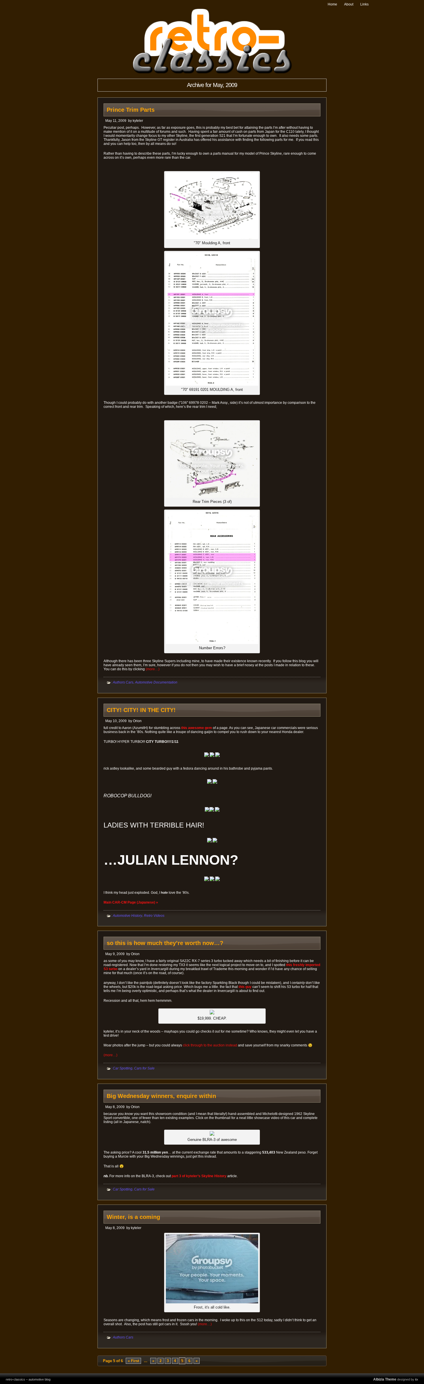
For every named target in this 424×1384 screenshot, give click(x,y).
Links (364, 4)
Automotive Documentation (156, 682)
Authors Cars (123, 682)
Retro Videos (154, 915)
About (348, 4)
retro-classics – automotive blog (28, 1379)
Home (332, 4)
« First (133, 1361)
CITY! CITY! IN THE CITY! (141, 710)
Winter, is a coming (133, 1217)
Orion (137, 721)
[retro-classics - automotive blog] (212, 72)
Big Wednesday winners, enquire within (161, 1096)
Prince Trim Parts (131, 110)
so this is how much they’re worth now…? (165, 943)
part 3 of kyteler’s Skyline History (199, 1176)
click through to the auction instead (210, 1045)
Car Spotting (122, 1068)
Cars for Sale (144, 1068)
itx (416, 1379)
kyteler (138, 121)
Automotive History (127, 915)
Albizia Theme (384, 1379)
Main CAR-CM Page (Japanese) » (131, 902)
